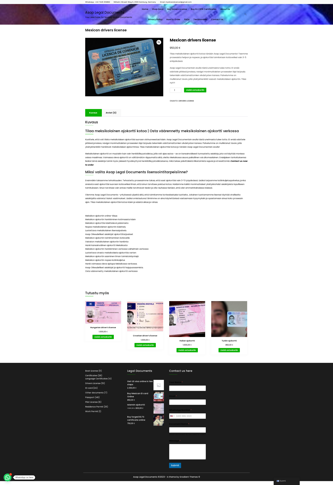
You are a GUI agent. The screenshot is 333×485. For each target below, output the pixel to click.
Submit (175, 465)
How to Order (173, 19)
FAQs (187, 19)
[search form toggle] (245, 14)
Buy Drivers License (177, 9)
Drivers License (186, 101)
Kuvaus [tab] (93, 112)
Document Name (179, 424)
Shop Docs (157, 9)
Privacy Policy (155, 19)
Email (173, 396)
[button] (158, 42)
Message (175, 441)
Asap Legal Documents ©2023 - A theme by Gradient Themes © (166, 476)
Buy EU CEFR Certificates (203, 9)
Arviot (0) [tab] (111, 112)
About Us (225, 9)
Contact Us (217, 19)
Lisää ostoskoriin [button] (103, 337)
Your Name (176, 382)
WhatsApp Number (180, 410)
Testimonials (200, 19)
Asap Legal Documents (104, 12)
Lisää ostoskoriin (195, 90)
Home (145, 9)
